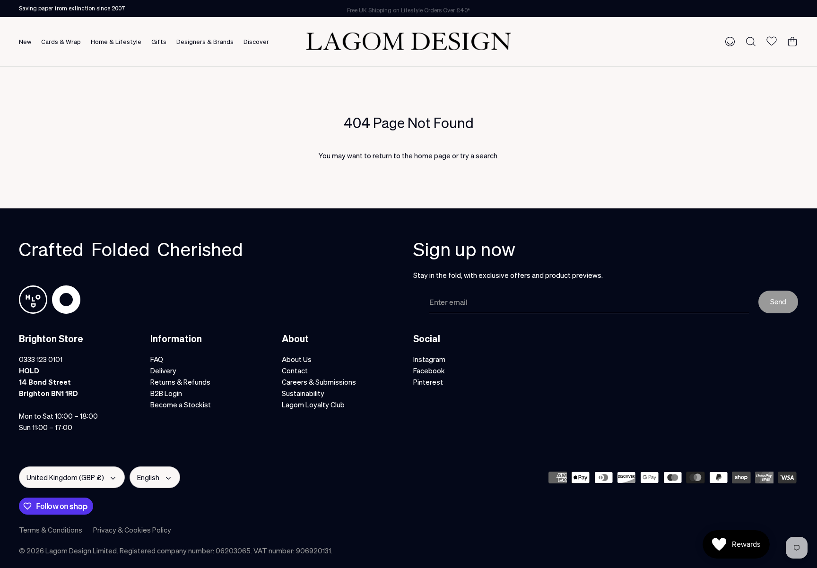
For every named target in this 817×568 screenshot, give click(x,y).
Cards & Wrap (61, 41)
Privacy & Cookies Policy (132, 529)
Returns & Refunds (180, 382)
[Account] (728, 41)
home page (432, 155)
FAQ (156, 359)
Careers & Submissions (319, 382)
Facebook (429, 370)
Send (778, 301)
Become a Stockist (180, 404)
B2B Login (166, 393)
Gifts (158, 41)
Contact (295, 370)
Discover (256, 41)
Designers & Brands (205, 41)
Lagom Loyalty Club (313, 404)
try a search (478, 155)
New (25, 41)
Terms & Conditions (50, 529)
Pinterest (428, 382)
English (148, 477)
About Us (297, 359)
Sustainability (303, 393)
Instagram (429, 359)
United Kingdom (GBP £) (65, 477)
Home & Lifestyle (116, 41)
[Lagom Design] (408, 41)
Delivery (163, 370)
